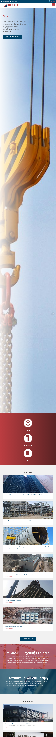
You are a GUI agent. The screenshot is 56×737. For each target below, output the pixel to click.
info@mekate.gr (5, 1)
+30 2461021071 (14, 1)
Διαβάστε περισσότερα (12, 28)
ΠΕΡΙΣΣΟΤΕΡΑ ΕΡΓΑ (28, 639)
